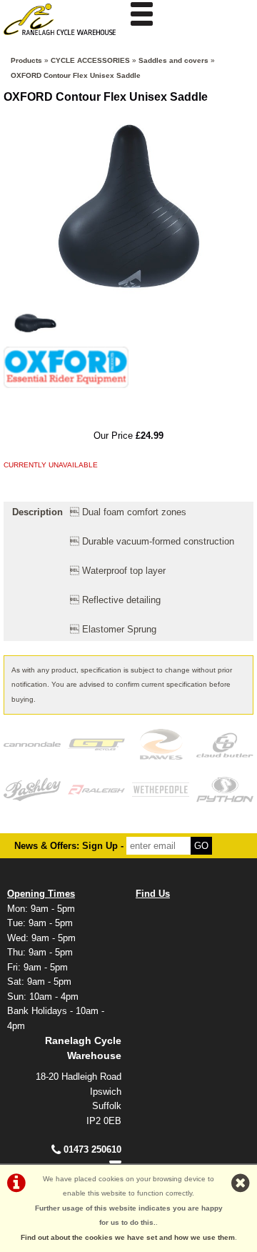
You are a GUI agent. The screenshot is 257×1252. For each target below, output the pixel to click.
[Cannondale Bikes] (32, 744)
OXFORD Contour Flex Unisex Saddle (76, 75)
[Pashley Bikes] (32, 789)
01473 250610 (92, 1149)
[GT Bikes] (96, 744)
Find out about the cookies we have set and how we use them (128, 1237)
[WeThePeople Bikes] (160, 789)
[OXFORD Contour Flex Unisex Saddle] (128, 206)
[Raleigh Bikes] (96, 789)
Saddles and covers (173, 60)
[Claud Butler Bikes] (224, 744)
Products (26, 60)
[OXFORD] (66, 392)
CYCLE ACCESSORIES (90, 60)
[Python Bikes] (224, 789)
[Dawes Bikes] (160, 744)
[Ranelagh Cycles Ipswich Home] (64, 39)
